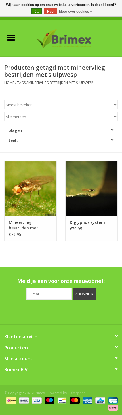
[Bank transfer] (23, 400)
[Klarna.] (112, 407)
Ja (37, 12)
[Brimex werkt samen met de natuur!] (72, 38)
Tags (21, 82)
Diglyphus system (87, 222)
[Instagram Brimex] (86, 311)
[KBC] (99, 400)
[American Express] (87, 400)
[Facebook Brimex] (35, 311)
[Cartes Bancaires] (112, 400)
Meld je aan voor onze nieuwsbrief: (61, 281)
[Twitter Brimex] (45, 311)
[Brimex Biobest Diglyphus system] (91, 188)
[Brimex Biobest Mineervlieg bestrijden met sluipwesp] (30, 188)
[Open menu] (11, 37)
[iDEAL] (10, 400)
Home (9, 82)
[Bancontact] (61, 400)
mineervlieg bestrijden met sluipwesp (60, 82)
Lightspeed (77, 393)
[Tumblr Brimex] (76, 311)
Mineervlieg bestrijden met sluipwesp (23, 225)
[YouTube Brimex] (66, 311)
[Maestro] (49, 400)
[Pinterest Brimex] (55, 311)
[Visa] (36, 400)
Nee (50, 12)
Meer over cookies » (75, 12)
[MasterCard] (74, 400)
